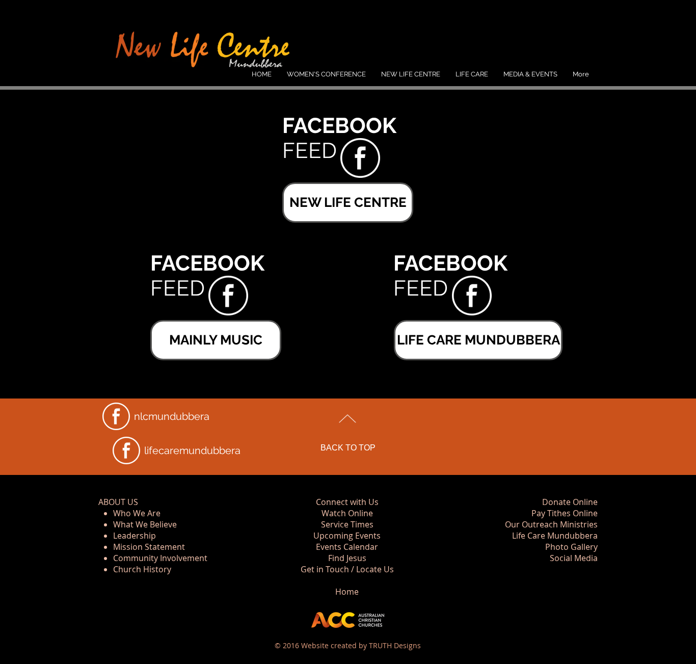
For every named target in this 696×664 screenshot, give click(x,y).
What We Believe (145, 524)
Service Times (347, 524)
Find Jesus (347, 558)
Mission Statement (149, 546)
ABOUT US (118, 502)
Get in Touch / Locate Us (347, 569)
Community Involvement (160, 558)
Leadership (134, 535)
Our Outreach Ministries (551, 524)
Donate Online (570, 502)
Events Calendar (347, 546)
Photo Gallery (571, 546)
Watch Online (347, 513)
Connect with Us (347, 502)
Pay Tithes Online (564, 513)
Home (347, 591)
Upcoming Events (347, 535)
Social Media (574, 558)
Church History (142, 569)
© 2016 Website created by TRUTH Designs (348, 645)
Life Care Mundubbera (555, 535)
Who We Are (136, 513)
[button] (410, 74)
